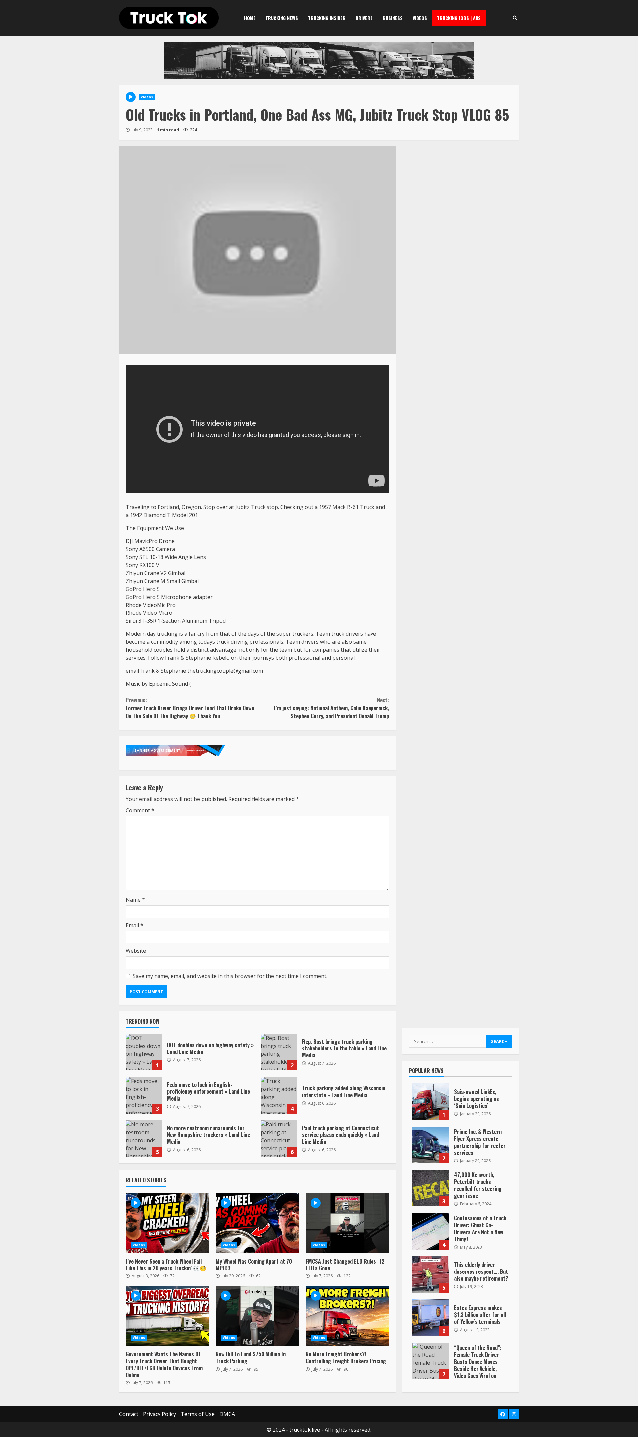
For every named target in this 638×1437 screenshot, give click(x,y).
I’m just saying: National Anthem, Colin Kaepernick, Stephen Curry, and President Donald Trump (331, 708)
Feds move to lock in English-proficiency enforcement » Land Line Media (144, 1095)
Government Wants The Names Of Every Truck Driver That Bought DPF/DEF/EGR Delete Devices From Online (167, 1316)
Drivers (364, 17)
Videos (420, 17)
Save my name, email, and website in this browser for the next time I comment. (230, 976)
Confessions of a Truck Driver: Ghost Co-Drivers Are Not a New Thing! (430, 1231)
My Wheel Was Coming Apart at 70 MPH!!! (257, 1223)
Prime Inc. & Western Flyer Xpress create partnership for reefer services (430, 1145)
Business (393, 17)
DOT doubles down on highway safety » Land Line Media (144, 1052)
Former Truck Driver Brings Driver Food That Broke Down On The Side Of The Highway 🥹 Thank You (190, 708)
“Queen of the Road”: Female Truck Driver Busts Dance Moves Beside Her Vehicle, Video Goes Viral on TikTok (430, 1361)
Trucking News (282, 17)
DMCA (227, 1414)
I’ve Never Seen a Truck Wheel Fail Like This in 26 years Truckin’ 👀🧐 (167, 1223)
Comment (140, 810)
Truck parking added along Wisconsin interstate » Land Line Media (279, 1095)
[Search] (515, 18)
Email (134, 925)
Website (136, 950)
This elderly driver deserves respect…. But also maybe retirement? (430, 1274)
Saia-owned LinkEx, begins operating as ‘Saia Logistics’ (430, 1101)
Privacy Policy (159, 1414)
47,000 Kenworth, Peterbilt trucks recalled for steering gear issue (430, 1188)
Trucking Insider (327, 17)
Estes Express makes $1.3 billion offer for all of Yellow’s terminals (430, 1317)
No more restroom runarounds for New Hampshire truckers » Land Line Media (144, 1138)
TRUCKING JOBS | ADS (459, 17)
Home (250, 17)
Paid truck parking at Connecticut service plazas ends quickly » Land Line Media (279, 1138)
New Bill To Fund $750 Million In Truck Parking (257, 1316)
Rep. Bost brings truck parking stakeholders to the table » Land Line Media (279, 1052)
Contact (128, 1414)
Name (135, 899)
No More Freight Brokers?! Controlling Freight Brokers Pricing (347, 1316)
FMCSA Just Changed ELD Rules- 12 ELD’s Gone (347, 1223)
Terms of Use (198, 1414)
